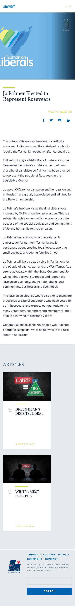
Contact (51, 559)
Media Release (60, 111)
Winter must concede (27, 494)
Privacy (63, 554)
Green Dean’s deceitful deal (29, 411)
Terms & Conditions (41, 554)
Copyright (34, 559)
